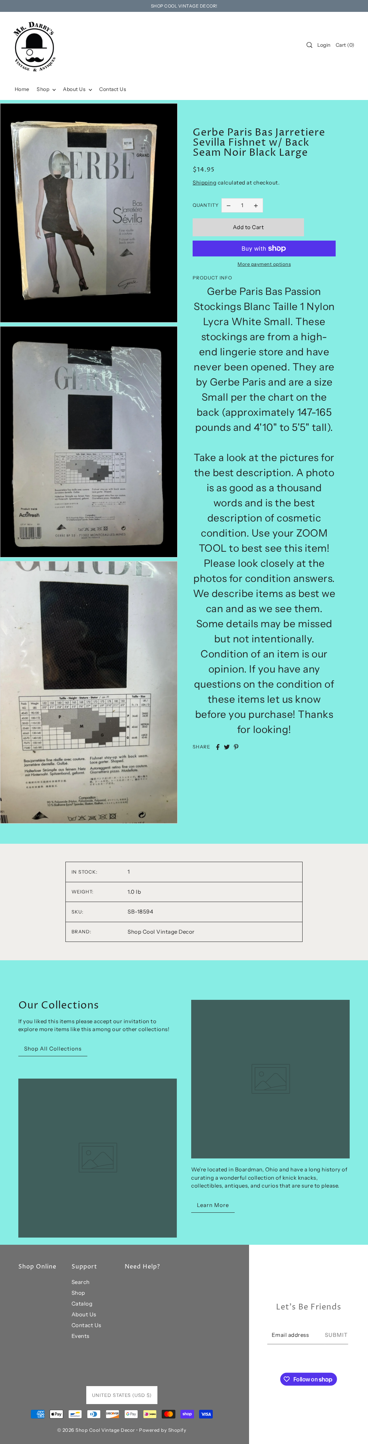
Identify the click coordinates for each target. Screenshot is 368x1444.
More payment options (264, 264)
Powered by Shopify (162, 1430)
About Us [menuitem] (75, 89)
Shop (78, 1292)
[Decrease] (228, 205)
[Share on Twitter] (227, 747)
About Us (84, 1314)
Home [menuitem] (22, 89)
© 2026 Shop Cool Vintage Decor (96, 1430)
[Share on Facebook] (218, 747)
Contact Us (86, 1325)
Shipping (204, 182)
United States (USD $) (122, 1395)
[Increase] (256, 205)
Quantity (206, 205)
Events (80, 1336)
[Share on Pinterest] (236, 747)
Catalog (82, 1303)
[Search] (309, 45)
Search (81, 1282)
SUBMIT (336, 1334)
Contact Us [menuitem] (112, 89)
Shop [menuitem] (44, 89)
